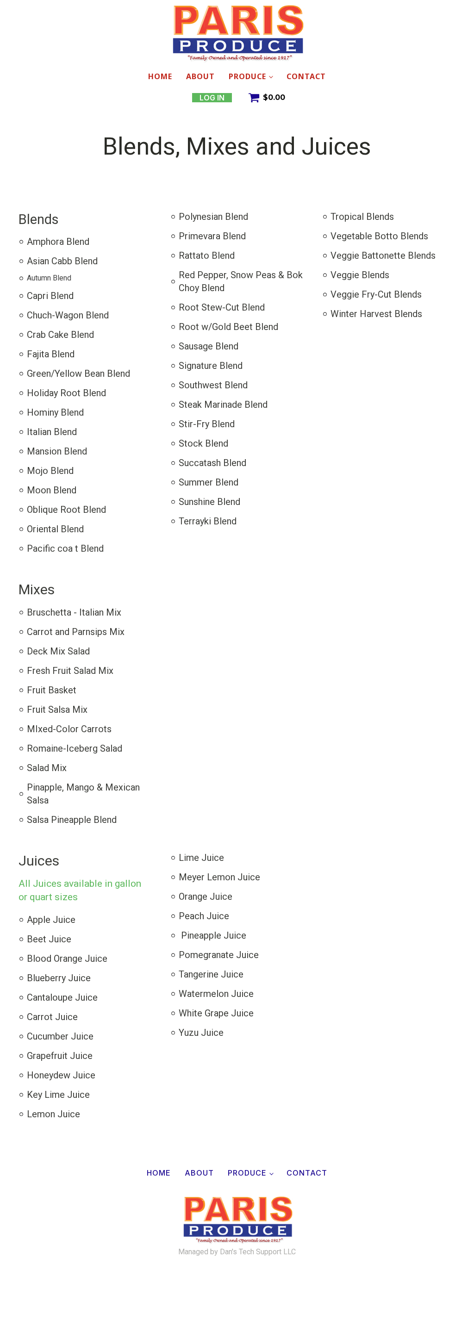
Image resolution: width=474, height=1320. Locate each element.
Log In (212, 97)
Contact (306, 76)
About (200, 76)
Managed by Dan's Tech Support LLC (237, 1252)
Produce (247, 76)
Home (160, 76)
